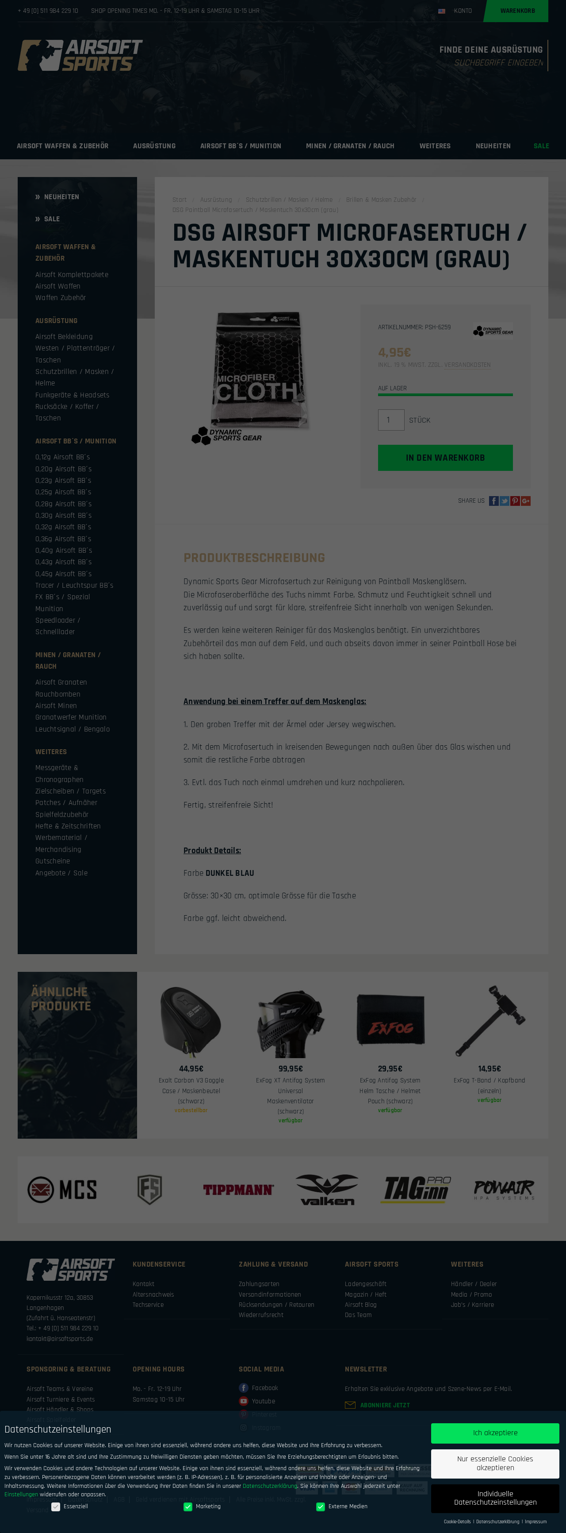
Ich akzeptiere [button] (495, 1433)
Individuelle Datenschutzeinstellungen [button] (495, 1498)
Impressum (536, 1522)
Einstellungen (21, 1494)
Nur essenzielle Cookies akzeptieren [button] (495, 1463)
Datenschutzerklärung (270, 1486)
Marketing (208, 1506)
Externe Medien (348, 1506)
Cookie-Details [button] (458, 1522)
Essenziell (76, 1506)
